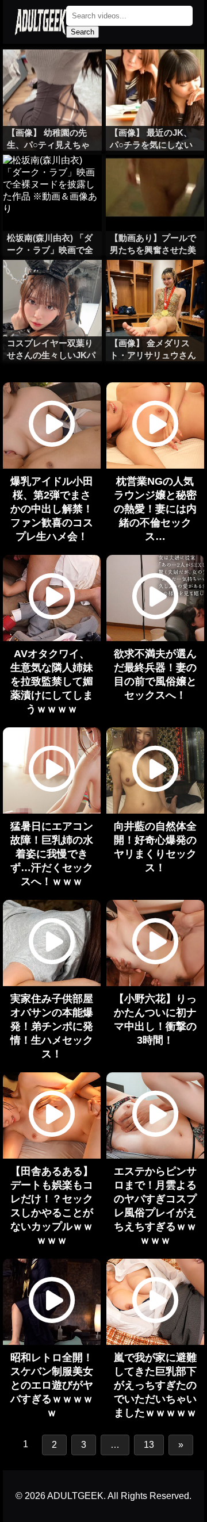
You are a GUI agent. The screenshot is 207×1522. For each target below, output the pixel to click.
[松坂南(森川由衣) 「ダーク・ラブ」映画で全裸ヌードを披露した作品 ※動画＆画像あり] (52, 178)
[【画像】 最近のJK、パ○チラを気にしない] (155, 72)
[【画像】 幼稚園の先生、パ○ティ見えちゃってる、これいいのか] (52, 72)
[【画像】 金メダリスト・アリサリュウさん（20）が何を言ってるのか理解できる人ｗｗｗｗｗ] (155, 283)
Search (82, 32)
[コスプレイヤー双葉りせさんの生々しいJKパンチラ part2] (52, 283)
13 (149, 1445)
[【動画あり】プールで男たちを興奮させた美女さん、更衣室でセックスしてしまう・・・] (155, 178)
